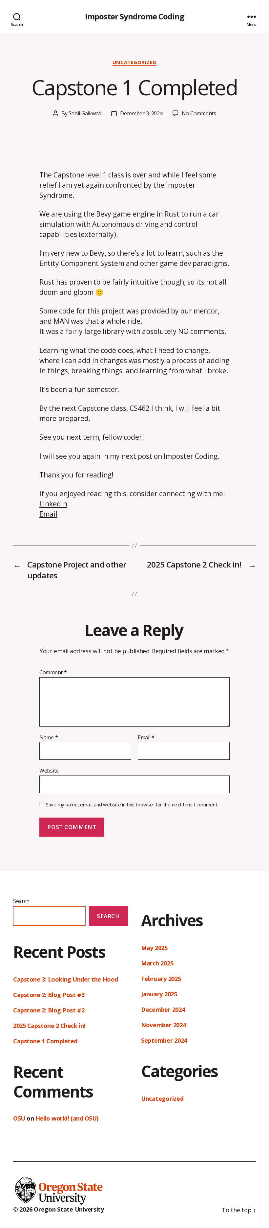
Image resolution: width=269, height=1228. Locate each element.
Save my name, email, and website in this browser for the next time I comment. (132, 804)
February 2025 (161, 979)
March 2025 (157, 963)
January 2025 (159, 994)
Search (21, 901)
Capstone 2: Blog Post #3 (48, 995)
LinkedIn (53, 503)
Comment (53, 673)
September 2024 (164, 1040)
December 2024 (163, 1009)
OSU (19, 1118)
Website (49, 770)
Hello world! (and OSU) (66, 1118)
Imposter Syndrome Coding (134, 16)
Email (48, 514)
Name (48, 738)
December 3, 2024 (141, 113)
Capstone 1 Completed (45, 1041)
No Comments (199, 113)
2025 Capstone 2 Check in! (49, 1026)
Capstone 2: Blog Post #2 (48, 1010)
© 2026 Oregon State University (58, 1209)
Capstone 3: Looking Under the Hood (65, 979)
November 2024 (163, 1025)
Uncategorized (134, 62)
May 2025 (154, 948)
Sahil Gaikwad (85, 113)
